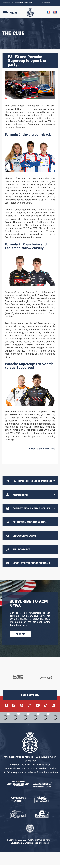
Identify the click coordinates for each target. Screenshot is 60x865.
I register (20, 634)
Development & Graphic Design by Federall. (30, 843)
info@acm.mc (17, 764)
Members (47, 3)
